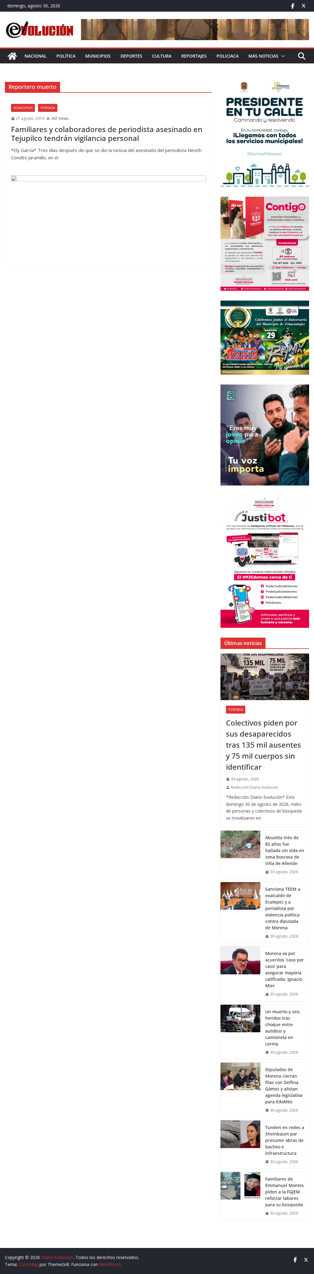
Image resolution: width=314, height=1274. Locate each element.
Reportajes (194, 56)
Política (65, 56)
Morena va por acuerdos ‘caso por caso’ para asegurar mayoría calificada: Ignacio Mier (284, 969)
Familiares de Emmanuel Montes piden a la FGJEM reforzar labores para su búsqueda (284, 1192)
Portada (47, 108)
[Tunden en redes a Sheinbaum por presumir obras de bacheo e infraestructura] (240, 1144)
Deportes (131, 56)
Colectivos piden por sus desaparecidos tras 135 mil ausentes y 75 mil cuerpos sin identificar (263, 745)
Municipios (98, 56)
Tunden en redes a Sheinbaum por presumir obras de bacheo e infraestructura (284, 1140)
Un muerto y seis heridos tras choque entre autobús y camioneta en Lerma (282, 1028)
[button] (281, 56)
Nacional (36, 56)
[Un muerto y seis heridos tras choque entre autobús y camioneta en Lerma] (240, 1032)
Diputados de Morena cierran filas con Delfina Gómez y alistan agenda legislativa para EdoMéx (283, 1086)
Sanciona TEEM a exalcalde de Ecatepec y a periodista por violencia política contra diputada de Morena (282, 908)
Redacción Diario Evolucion (254, 787)
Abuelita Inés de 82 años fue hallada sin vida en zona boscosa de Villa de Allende (284, 850)
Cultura (161, 56)
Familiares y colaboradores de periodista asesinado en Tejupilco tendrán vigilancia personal (106, 133)
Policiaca (227, 56)
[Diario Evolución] (12, 56)
